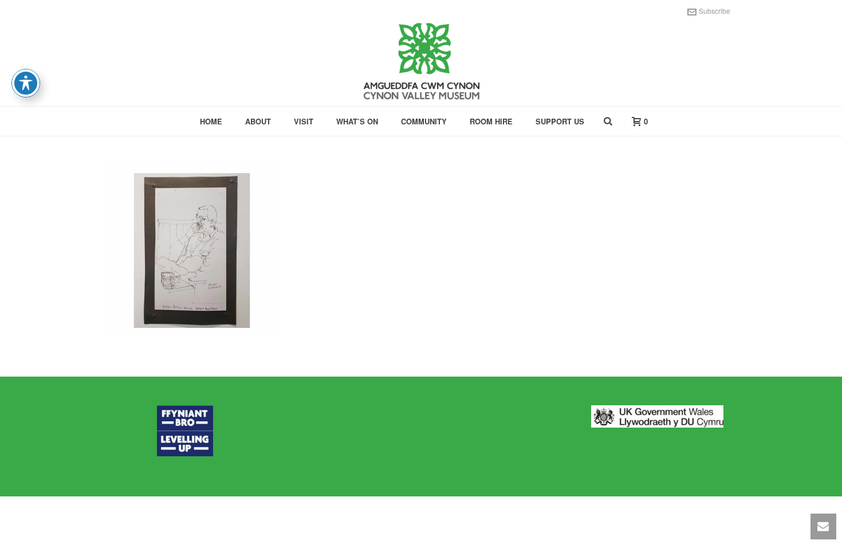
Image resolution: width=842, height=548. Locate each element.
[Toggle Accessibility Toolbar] (26, 83)
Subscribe (714, 10)
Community (424, 121)
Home (211, 121)
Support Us (560, 121)
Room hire (491, 121)
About (258, 121)
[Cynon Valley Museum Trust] (421, 63)
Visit (303, 121)
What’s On (357, 121)
